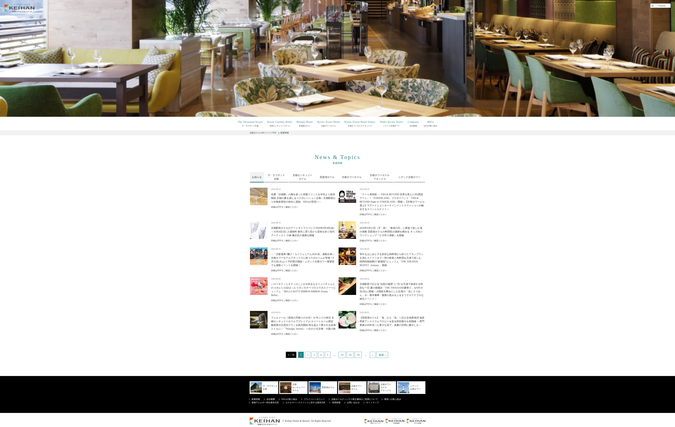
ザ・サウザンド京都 (250, 123)
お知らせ (257, 177)
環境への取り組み (392, 399)
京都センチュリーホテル (279, 123)
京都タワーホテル (328, 123)
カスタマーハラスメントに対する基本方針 (305, 402)
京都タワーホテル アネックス (380, 177)
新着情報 (256, 399)
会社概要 (413, 123)
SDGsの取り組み (431, 123)
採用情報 (336, 402)
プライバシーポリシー (314, 399)
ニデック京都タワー (391, 123)
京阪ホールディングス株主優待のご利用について (354, 399)
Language (662, 5)
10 (342, 354)
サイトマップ (372, 402)
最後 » (382, 354)
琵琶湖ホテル (305, 123)
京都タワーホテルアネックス (359, 123)
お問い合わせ (353, 402)
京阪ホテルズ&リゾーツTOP (263, 133)
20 (350, 354)
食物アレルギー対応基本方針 (265, 402)
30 (358, 354)
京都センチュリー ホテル (302, 177)
